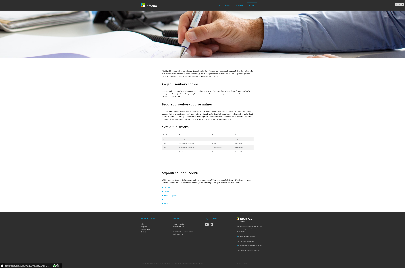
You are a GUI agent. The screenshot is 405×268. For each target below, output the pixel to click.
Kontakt (252, 5)
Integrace (227, 5)
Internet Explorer (170, 195)
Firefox (166, 191)
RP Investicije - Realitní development (249, 246)
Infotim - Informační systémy (247, 237)
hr (402, 4)
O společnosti (240, 5)
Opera (166, 199)
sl (396, 4)
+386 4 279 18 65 (178, 224)
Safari (166, 203)
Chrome (167, 187)
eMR (218, 5)
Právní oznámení (165, 263)
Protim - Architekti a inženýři (247, 241)
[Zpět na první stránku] (149, 5)
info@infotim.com (178, 227)
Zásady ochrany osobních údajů (181, 263)
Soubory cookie (198, 263)
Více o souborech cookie (57, 265)
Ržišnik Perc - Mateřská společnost (249, 250)
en (399, 4)
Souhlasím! (54, 265)
